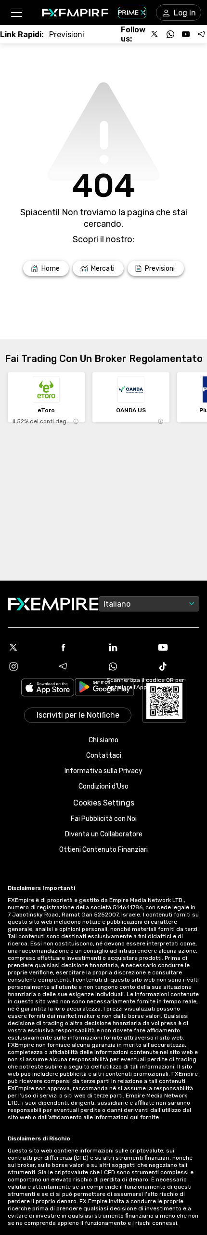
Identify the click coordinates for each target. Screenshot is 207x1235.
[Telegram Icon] (79, 666)
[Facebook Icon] (79, 647)
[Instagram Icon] (29, 666)
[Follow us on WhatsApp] (170, 34)
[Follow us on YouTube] (186, 34)
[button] (16, 12)
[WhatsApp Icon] (128, 666)
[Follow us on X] (155, 34)
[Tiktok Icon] (178, 666)
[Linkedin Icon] (128, 647)
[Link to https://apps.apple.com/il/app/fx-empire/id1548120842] (47, 688)
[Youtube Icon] (178, 647)
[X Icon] (29, 647)
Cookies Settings (103, 802)
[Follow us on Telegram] (201, 34)
